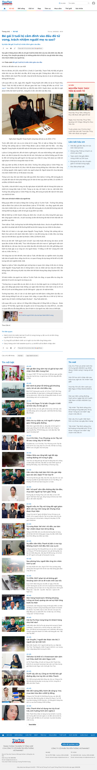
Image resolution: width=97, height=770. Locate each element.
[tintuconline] (4, 8)
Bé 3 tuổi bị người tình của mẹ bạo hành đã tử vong (36, 315)
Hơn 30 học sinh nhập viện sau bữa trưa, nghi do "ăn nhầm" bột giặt (81, 379)
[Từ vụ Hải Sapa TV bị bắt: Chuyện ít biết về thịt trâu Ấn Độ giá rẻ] (13, 407)
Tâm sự (48, 8)
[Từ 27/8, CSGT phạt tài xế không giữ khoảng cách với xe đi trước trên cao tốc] (13, 582)
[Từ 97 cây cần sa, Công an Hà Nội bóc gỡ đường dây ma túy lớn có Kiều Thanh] (13, 678)
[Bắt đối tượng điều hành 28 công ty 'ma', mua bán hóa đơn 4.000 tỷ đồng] (13, 695)
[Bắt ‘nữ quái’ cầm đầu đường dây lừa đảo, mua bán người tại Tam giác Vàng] (13, 493)
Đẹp (39, 8)
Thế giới (68, 8)
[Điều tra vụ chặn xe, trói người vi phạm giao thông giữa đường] (13, 424)
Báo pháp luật (79, 166)
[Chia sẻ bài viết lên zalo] (7, 48)
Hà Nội (20, 355)
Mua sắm (58, 8)
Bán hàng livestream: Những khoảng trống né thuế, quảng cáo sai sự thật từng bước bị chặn (45, 600)
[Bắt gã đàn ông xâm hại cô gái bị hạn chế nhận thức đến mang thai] (13, 373)
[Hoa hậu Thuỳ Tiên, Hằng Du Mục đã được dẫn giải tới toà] (81, 102)
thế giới (81, 156)
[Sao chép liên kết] (14, 48)
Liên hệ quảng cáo (70, 744)
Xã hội (11, 8)
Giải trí (31, 8)
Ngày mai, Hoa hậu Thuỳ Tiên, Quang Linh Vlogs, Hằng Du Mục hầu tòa (81, 122)
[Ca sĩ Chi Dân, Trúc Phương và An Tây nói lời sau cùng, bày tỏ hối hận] (13, 442)
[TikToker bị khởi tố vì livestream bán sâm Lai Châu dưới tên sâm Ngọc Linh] (13, 661)
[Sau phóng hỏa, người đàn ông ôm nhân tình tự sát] (13, 565)
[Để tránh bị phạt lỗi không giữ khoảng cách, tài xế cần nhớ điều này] (13, 390)
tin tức (88, 146)
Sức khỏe (79, 8)
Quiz (93, 735)
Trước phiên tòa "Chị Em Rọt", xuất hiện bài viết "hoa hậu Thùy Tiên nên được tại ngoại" (81, 131)
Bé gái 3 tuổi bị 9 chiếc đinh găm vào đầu (24, 44)
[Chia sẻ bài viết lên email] (10, 48)
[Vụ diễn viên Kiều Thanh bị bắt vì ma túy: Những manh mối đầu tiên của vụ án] (13, 547)
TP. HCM (73, 752)
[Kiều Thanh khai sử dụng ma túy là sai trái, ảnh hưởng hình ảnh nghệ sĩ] (13, 712)
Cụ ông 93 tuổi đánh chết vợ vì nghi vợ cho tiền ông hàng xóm (27, 340)
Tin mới (72, 362)
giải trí (72, 163)
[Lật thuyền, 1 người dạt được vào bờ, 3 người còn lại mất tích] (13, 643)
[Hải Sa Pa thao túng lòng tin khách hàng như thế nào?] (13, 624)
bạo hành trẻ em (32, 355)
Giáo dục (84, 735)
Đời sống (21, 8)
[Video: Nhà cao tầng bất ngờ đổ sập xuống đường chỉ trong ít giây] (13, 459)
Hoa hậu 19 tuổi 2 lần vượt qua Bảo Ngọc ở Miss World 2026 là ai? (80, 389)
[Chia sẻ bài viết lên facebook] (3, 48)
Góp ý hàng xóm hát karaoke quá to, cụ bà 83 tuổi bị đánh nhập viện (29, 343)
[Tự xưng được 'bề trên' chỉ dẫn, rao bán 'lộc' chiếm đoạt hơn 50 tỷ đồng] (13, 530)
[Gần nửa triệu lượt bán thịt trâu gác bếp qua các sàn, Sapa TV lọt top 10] (13, 476)
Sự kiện (71, 85)
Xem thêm (32, 724)
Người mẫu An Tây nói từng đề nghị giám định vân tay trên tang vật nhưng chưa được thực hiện (44, 508)
